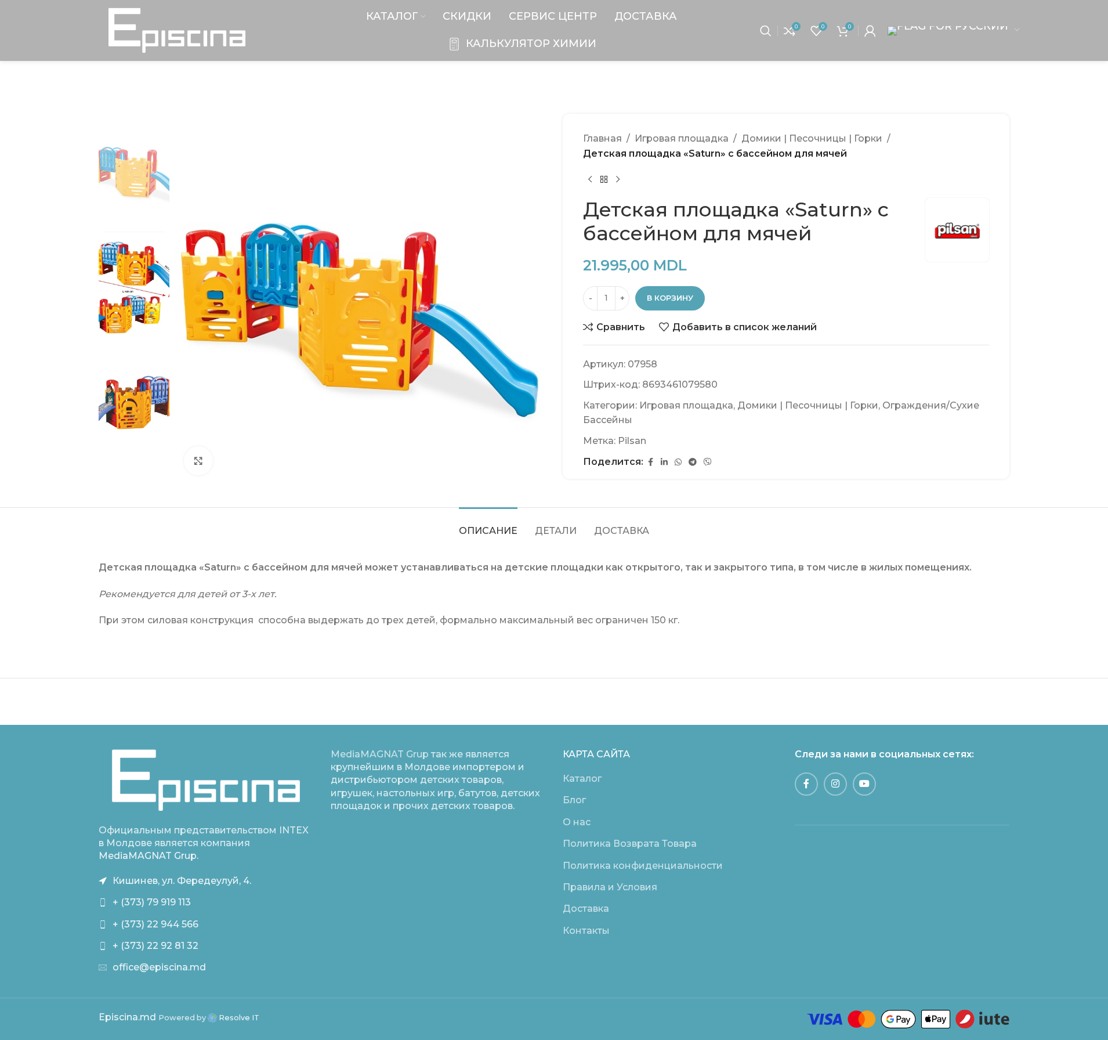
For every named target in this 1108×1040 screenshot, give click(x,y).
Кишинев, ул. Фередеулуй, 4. (182, 880)
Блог (574, 800)
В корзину (670, 297)
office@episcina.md (159, 967)
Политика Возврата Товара (630, 843)
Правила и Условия (610, 887)
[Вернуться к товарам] (604, 179)
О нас (577, 822)
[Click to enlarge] (198, 460)
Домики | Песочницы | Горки (811, 138)
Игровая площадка (682, 138)
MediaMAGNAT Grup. (148, 855)
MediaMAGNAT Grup (380, 754)
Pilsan (632, 440)
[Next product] (618, 179)
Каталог (582, 778)
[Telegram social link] (692, 462)
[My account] (870, 30)
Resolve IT (238, 1017)
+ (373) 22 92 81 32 (155, 945)
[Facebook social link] (650, 462)
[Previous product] (590, 179)
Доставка (586, 908)
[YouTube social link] (864, 784)
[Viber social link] (707, 462)
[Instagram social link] (835, 784)
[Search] (765, 30)
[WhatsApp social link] (678, 462)
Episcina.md (127, 1017)
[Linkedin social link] (664, 462)
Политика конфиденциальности (643, 865)
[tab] (488, 525)
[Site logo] (177, 29)
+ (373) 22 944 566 (155, 924)
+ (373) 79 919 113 (152, 902)
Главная (602, 138)
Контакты (586, 930)
